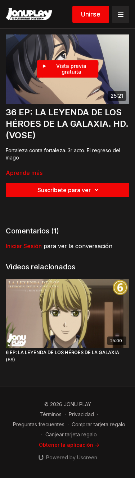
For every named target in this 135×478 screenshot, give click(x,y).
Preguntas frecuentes (38, 424)
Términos (51, 414)
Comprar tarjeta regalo (98, 424)
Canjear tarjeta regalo (71, 434)
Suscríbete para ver (64, 190)
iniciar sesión (24, 246)
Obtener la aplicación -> (69, 445)
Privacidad (81, 414)
